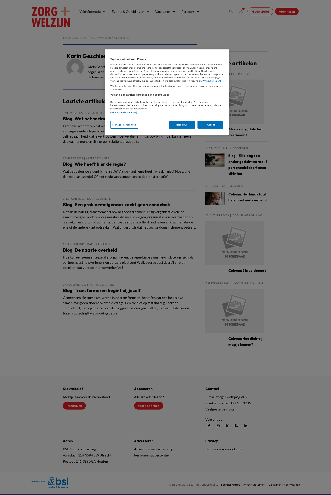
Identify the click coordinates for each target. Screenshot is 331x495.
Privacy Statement (211, 81)
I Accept (210, 124)
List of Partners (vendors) (123, 112)
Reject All (181, 124)
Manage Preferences (124, 124)
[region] (167, 92)
